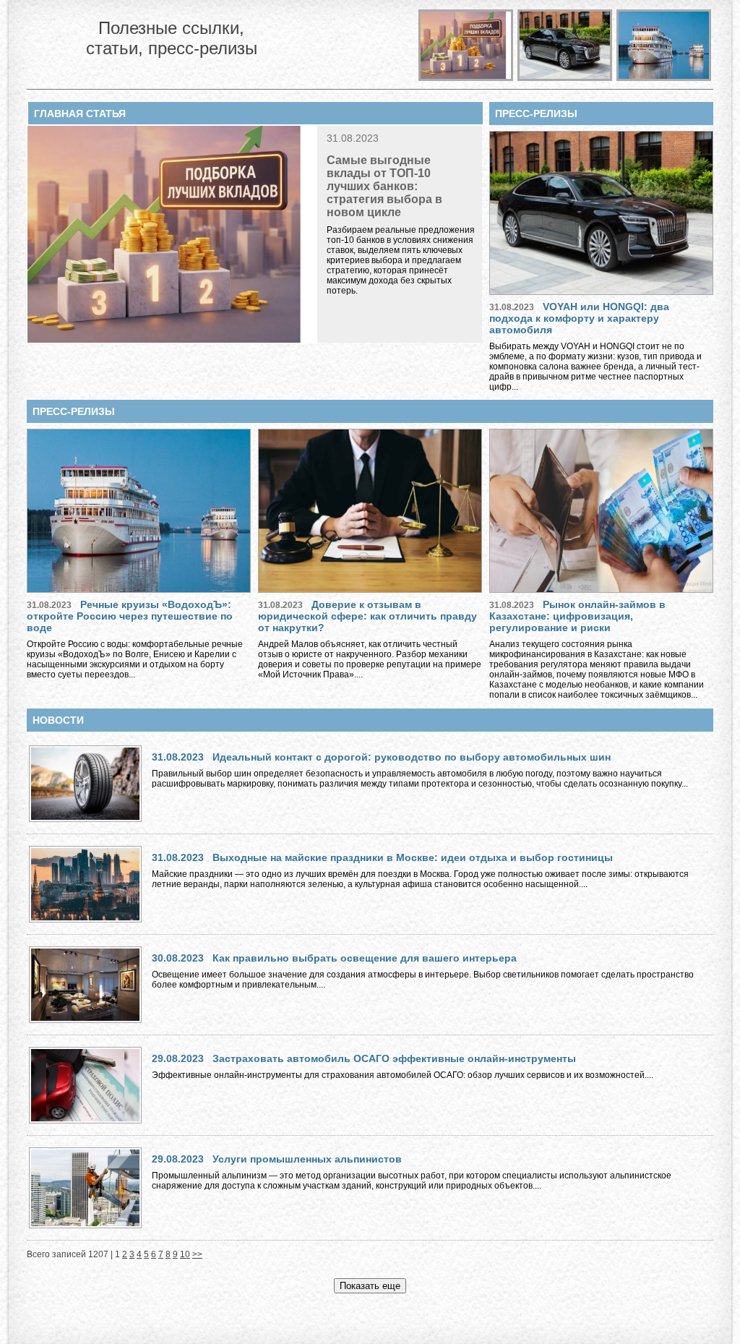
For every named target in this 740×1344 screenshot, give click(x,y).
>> (197, 1254)
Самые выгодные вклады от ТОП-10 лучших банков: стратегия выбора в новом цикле (384, 186)
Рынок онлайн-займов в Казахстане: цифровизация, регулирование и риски (577, 616)
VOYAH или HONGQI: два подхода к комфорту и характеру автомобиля (579, 318)
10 (185, 1254)
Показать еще (370, 1285)
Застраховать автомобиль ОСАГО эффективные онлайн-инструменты (394, 1058)
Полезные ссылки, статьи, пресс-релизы (171, 38)
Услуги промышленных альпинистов (307, 1159)
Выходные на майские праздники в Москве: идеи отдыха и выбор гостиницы (412, 857)
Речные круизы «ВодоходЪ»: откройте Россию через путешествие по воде (130, 616)
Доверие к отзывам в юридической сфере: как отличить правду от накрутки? (367, 616)
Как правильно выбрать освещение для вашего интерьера (364, 958)
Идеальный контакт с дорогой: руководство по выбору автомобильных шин (411, 757)
